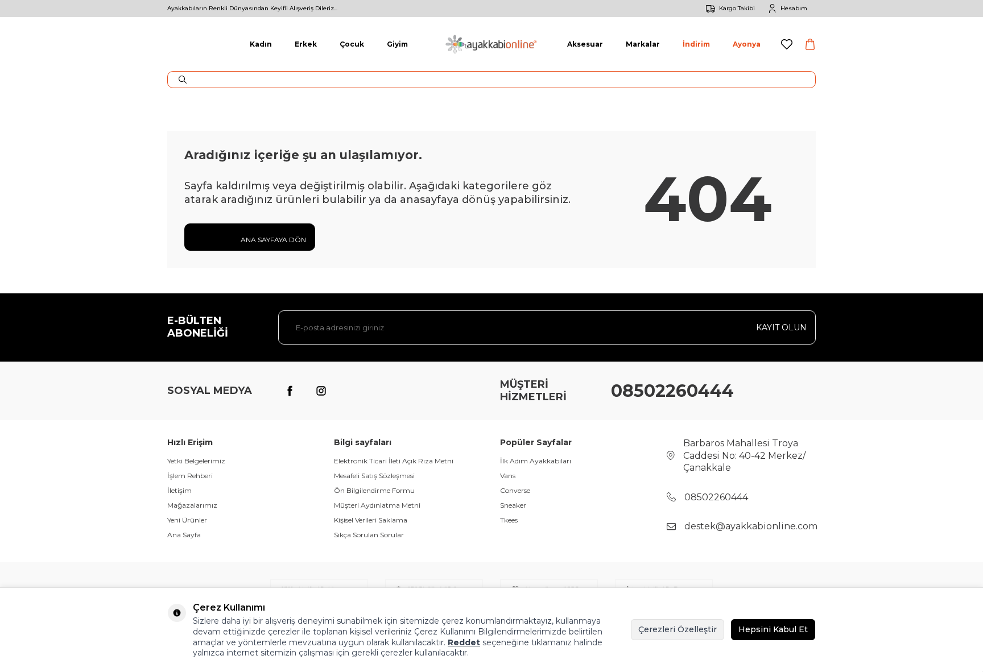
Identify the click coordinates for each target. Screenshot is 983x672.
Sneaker (513, 505)
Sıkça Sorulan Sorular (369, 534)
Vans (507, 475)
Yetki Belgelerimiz (196, 461)
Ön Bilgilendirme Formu (374, 490)
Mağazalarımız (192, 505)
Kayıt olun (781, 327)
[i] (320, 391)
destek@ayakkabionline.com (750, 526)
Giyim (397, 44)
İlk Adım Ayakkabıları (535, 461)
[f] (289, 391)
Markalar (643, 44)
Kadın (261, 44)
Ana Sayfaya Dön (272, 239)
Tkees (509, 520)
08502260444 (672, 390)
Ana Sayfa (184, 534)
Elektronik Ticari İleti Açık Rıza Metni (393, 461)
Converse (515, 490)
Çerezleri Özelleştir (677, 629)
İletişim (179, 490)
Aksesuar (585, 44)
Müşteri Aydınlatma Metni (377, 505)
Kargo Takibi (737, 8)
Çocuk (352, 44)
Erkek (306, 44)
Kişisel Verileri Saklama (370, 520)
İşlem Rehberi (190, 475)
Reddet (464, 642)
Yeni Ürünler (187, 520)
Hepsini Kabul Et (773, 629)
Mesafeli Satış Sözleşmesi (374, 475)
